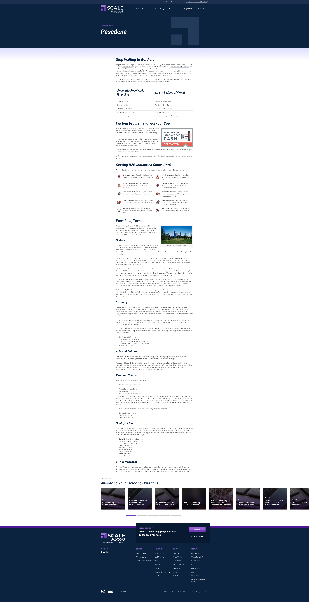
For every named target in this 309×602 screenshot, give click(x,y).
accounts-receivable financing (180, 67)
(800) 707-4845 (188, 9)
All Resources (195, 553)
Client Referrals (178, 561)
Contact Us (176, 568)
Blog (192, 572)
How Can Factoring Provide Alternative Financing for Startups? (220, 502)
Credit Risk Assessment (143, 561)
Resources (172, 9)
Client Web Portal (196, 576)
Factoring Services (142, 9)
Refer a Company (178, 564)
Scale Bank (176, 576)
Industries (154, 9)
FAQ (192, 564)
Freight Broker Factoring (162, 572)
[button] (180, 9)
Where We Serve (178, 557)
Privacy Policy (196, 592)
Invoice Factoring (141, 553)
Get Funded (201, 9)
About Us (176, 553)
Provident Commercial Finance (198, 580)
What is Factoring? (197, 557)
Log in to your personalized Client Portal (196, 2)
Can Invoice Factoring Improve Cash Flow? (165, 504)
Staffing (156, 561)
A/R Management (141, 557)
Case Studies (195, 568)
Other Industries (159, 576)
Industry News (195, 561)
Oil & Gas (157, 568)
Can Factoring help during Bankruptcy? (110, 504)
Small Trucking (159, 557)
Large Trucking (159, 553)
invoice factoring (127, 67)
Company (163, 9)
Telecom (157, 564)
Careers (175, 572)
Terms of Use (204, 592)
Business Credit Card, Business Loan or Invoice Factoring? (138, 502)
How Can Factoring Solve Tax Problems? (192, 504)
